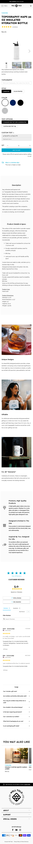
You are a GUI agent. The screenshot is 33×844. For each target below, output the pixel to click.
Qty (3, 145)
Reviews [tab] (6, 608)
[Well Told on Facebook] (12, 830)
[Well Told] (16, 5)
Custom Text (7, 133)
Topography (7, 80)
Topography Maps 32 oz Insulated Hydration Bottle (15, 641)
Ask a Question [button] (17, 602)
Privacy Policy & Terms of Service (21, 841)
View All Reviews (16, 576)
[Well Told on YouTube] (16, 830)
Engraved (6, 91)
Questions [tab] (15, 608)
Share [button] (6, 649)
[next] (29, 51)
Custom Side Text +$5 (9, 126)
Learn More (27, 784)
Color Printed (18, 91)
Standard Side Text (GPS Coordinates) (14, 122)
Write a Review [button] (17, 598)
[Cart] (30, 5)
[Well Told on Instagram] (20, 830)
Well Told (10, 841)
